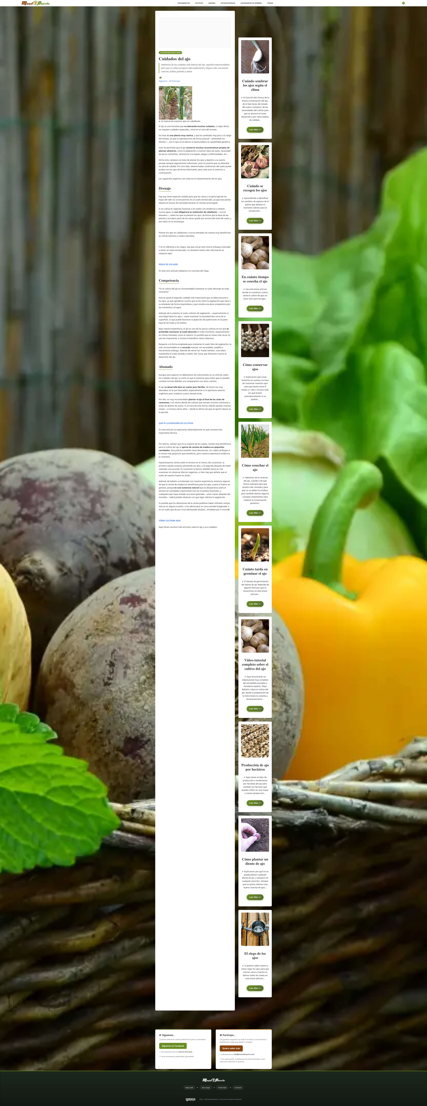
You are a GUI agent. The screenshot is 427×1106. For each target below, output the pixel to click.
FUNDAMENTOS (184, 3)
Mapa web (189, 1088)
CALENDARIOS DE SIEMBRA (251, 3)
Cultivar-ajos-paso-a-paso (170, 53)
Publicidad (222, 1088)
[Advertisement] (195, 32)
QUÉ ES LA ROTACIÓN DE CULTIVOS (176, 423)
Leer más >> (255, 129)
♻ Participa (174, 81)
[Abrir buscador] (403, 3)
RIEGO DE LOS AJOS (168, 264)
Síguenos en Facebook (173, 1045)
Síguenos (163, 81)
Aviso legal (206, 1088)
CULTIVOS (199, 3)
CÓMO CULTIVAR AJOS (170, 520)
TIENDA (270, 3)
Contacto (238, 1088)
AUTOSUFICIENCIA (228, 3)
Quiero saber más (231, 1048)
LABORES (212, 3)
